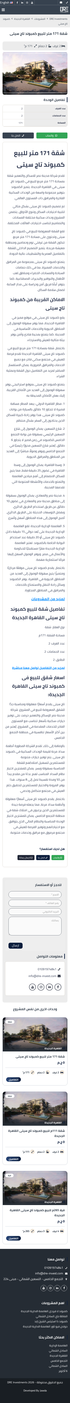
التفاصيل (13, 1079)
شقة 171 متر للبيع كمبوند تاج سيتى (40, 1056)
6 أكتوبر (63, 1370)
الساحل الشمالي (58, 1350)
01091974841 (47, 969)
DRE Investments (17, 1382)
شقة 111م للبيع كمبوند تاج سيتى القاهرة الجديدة (36, 1133)
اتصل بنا (15, 135)
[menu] (3, 10)
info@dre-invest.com (43, 976)
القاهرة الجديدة (53, 1048)
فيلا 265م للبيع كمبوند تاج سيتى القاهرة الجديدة (37, 1212)
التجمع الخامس (59, 1360)
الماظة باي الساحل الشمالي (51, 1316)
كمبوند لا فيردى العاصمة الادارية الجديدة (44, 1311)
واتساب (50, 135)
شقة (10, 1022)
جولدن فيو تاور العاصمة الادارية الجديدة (45, 1326)
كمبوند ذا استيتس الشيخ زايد (50, 1321)
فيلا (9, 1175)
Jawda (43, 1390)
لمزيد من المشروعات (48, 599)
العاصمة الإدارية (58, 1345)
